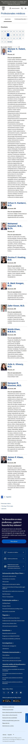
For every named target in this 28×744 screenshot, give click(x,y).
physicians (8, 19)
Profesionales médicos (13, 13)
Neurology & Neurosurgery (7, 506)
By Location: (4, 47)
